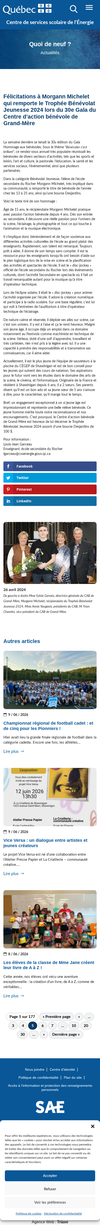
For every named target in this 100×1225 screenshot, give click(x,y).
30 (22, 1034)
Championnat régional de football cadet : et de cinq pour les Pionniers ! (48, 726)
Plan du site (73, 1077)
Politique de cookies (29, 1213)
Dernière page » (66, 1034)
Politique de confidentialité (38, 1077)
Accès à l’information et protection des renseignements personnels (50, 1088)
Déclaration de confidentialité (63, 1213)
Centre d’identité (62, 1069)
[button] (92, 1126)
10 (74, 1026)
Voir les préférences (50, 1202)
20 (86, 1026)
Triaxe (62, 1222)
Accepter (50, 1176)
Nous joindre (34, 1069)
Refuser (50, 1189)
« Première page (57, 1017)
